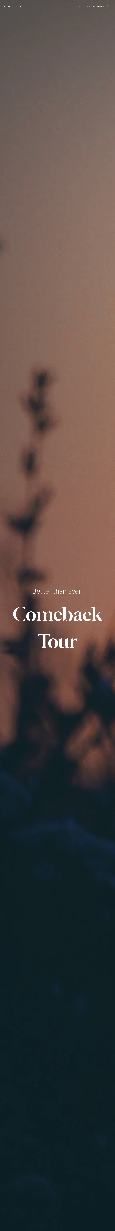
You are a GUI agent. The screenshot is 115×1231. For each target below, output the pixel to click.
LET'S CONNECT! (97, 6)
